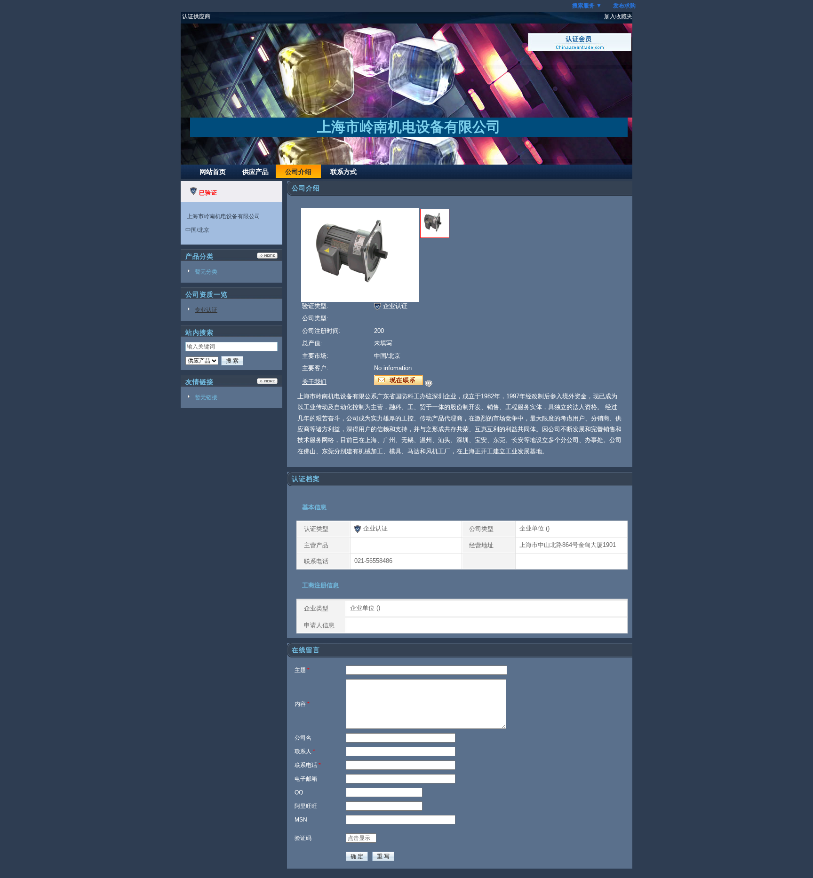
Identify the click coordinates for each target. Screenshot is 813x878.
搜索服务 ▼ (587, 5)
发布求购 (624, 5)
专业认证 (206, 310)
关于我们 (314, 381)
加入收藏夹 (618, 16)
